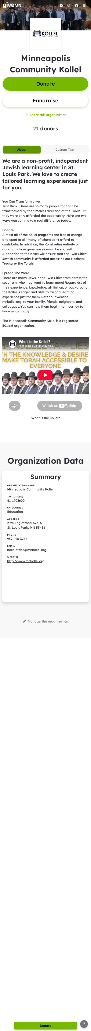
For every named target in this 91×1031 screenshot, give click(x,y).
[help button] (84, 1024)
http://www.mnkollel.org (25, 561)
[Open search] (69, 5)
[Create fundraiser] (61, 5)
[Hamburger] (84, 5)
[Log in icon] (76, 5)
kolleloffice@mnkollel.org (26, 550)
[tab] (21, 150)
